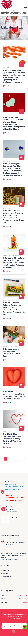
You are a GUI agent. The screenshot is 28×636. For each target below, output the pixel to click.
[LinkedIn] (12, 517)
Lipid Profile (6, 67)
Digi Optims (17, 618)
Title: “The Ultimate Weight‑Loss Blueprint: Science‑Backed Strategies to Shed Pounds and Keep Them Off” (13, 217)
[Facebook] (3, 517)
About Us (5, 573)
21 (22, 458)
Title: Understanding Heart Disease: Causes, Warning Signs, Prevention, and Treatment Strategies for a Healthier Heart (14, 123)
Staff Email (6, 570)
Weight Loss (6, 208)
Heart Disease (7, 389)
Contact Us (6, 580)
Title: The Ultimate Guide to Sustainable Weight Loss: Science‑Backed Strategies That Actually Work (14, 309)
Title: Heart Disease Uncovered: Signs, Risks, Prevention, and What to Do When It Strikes (14, 395)
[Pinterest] (3, 521)
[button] (25, 627)
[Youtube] (16, 517)
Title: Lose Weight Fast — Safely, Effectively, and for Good (11, 352)
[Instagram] (20, 517)
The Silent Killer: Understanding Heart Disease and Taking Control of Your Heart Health (12, 439)
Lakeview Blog (7, 576)
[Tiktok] (7, 521)
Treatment (6, 114)
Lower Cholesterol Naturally (12, 255)
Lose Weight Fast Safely (10, 346)
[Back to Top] (24, 633)
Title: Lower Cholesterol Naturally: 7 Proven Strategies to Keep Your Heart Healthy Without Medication (13, 263)
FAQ (4, 583)
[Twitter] (7, 517)
